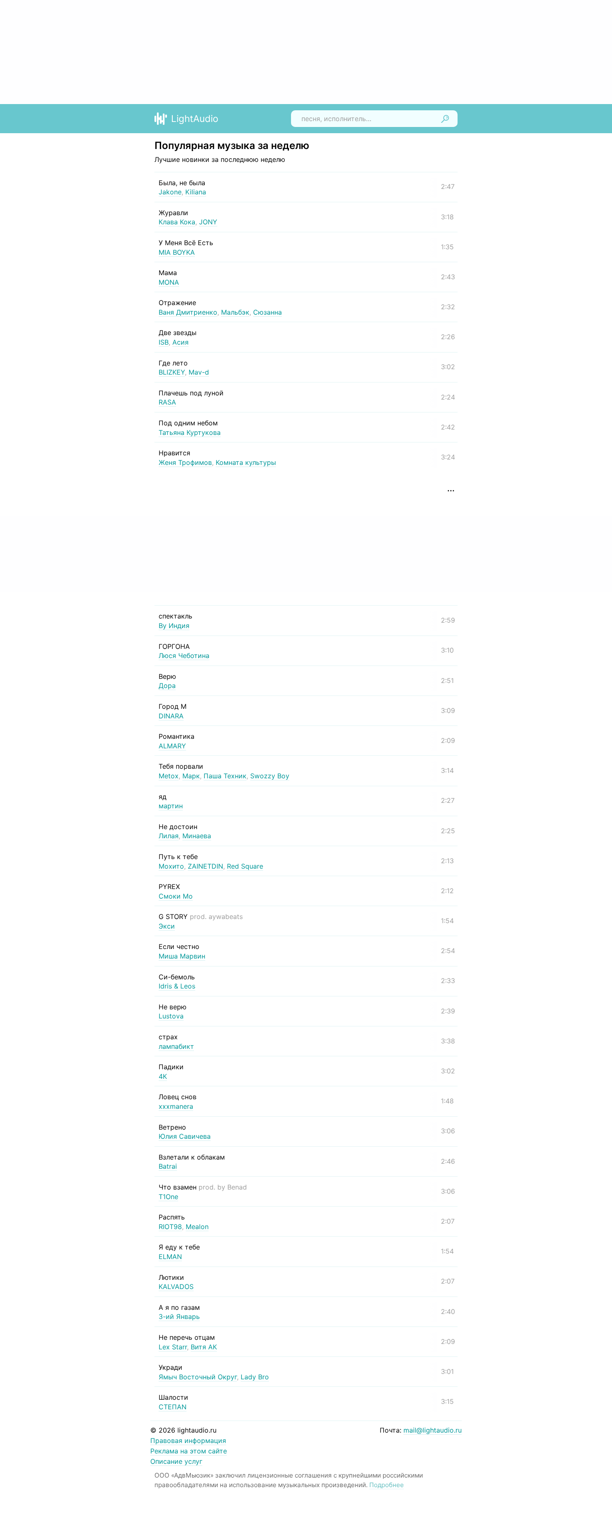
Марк (191, 776)
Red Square (245, 866)
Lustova (171, 1016)
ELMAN (170, 1256)
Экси (167, 926)
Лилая (169, 836)
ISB (164, 342)
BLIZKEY (172, 372)
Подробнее (386, 1485)
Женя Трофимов (185, 462)
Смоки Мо (176, 896)
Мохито (171, 866)
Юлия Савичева (185, 1136)
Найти (445, 118)
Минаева (196, 836)
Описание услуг (176, 1461)
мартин (171, 806)
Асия (180, 342)
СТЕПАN (173, 1407)
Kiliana (195, 192)
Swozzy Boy (269, 776)
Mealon (197, 1226)
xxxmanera (176, 1106)
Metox (169, 776)
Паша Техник (225, 776)
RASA (167, 402)
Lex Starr (173, 1347)
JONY (208, 222)
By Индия (174, 625)
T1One (168, 1196)
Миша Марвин (182, 956)
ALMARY (172, 746)
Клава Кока (177, 222)
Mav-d (199, 372)
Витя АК (204, 1347)
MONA (169, 282)
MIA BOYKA (177, 252)
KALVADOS (176, 1286)
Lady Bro (255, 1377)
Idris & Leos (177, 986)
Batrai (168, 1166)
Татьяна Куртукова (190, 432)
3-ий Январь (179, 1316)
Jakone (170, 192)
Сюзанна (267, 312)
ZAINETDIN (205, 866)
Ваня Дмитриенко (188, 312)
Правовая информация (188, 1440)
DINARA (171, 716)
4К (163, 1076)
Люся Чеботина (184, 655)
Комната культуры (246, 462)
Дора (167, 685)
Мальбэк (235, 312)
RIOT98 (170, 1226)
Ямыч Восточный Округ (198, 1377)
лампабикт (176, 1046)
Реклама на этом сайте (188, 1451)
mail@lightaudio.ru (432, 1430)
